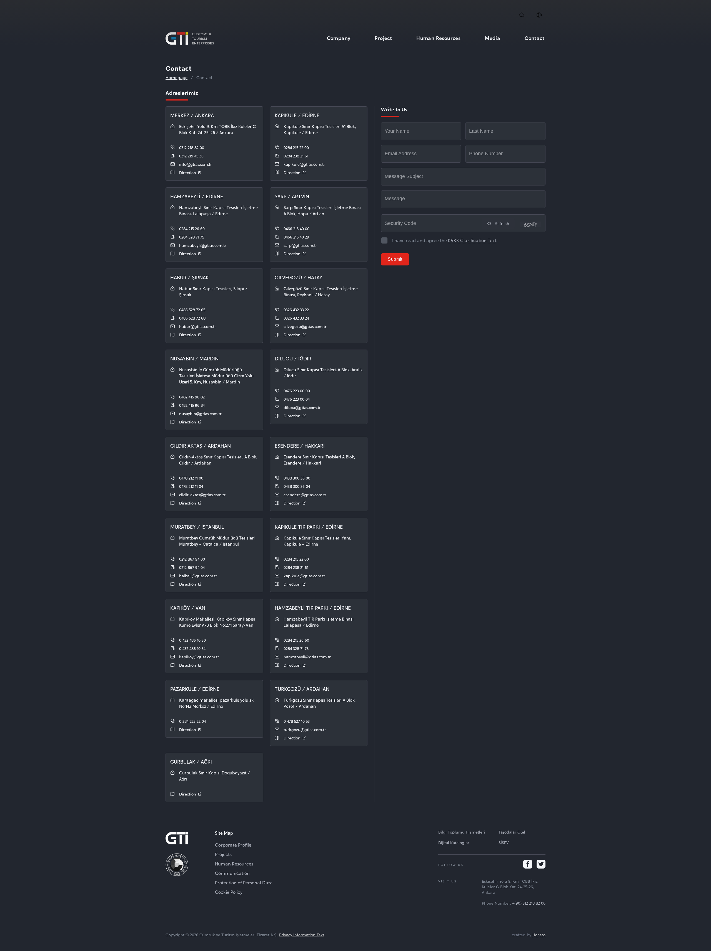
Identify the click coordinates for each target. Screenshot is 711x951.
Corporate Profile (233, 844)
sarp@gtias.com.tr (300, 245)
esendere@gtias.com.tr (305, 494)
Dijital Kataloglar (453, 842)
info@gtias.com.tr (195, 164)
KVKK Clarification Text (472, 240)
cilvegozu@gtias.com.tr (305, 326)
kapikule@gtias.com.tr (304, 164)
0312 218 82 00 (191, 147)
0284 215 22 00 (296, 147)
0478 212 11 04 (191, 486)
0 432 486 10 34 (192, 648)
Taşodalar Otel (512, 832)
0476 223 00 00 (297, 390)
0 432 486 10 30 (192, 640)
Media (492, 37)
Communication (232, 873)
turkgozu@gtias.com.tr (305, 729)
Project (383, 37)
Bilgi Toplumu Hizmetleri (461, 832)
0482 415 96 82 (192, 397)
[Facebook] (527, 864)
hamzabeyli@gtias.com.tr (202, 245)
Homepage (176, 77)
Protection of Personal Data (244, 882)
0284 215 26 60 (192, 228)
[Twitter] (541, 864)
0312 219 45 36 (191, 156)
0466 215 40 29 (296, 237)
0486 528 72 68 (192, 318)
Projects (223, 854)
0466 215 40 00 (296, 228)
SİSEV (504, 842)
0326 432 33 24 (296, 318)
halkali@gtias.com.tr (198, 575)
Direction (187, 172)
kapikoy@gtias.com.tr (199, 656)
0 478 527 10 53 (297, 721)
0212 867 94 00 (192, 559)
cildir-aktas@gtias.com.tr (202, 494)
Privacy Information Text (301, 934)
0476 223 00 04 (297, 399)
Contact (534, 37)
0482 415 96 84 (192, 405)
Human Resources (438, 37)
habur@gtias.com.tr (197, 326)
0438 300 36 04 (297, 486)
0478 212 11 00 (191, 478)
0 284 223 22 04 (192, 721)
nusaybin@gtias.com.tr (200, 413)
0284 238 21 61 (296, 156)
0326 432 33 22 (296, 309)
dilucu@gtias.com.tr (302, 407)
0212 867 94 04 (192, 567)
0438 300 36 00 (297, 478)
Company (339, 37)
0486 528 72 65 (192, 309)
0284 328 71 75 (191, 237)
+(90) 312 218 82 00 (528, 903)
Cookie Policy (228, 892)
